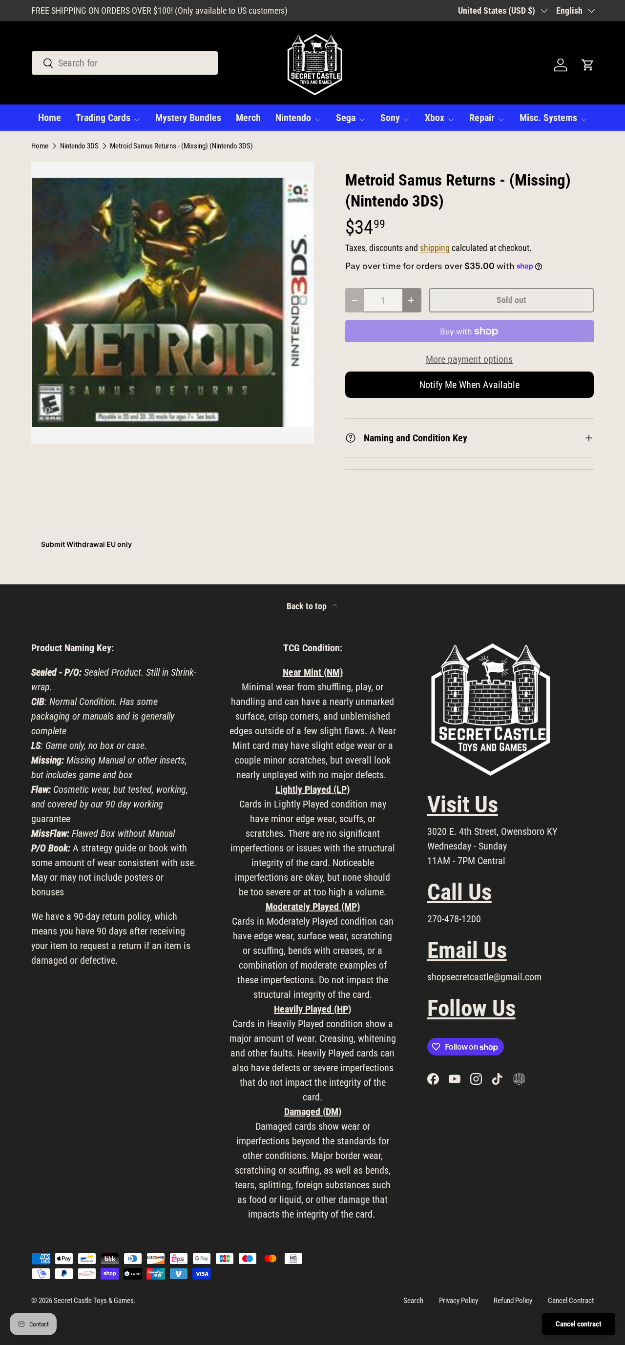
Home (49, 118)
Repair (482, 118)
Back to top (308, 606)
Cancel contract (579, 1324)
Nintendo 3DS (79, 146)
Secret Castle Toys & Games (94, 1300)
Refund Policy (513, 1300)
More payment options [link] (469, 359)
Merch (248, 118)
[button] (588, 65)
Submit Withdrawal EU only (86, 544)
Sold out (511, 300)
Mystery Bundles (188, 118)
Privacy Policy (458, 1300)
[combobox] (125, 63)
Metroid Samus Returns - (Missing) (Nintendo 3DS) (181, 146)
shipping (435, 248)
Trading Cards (103, 118)
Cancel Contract (571, 1300)
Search (413, 1300)
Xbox (434, 118)
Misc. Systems (548, 118)
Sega (345, 118)
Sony (390, 118)
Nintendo (293, 118)
